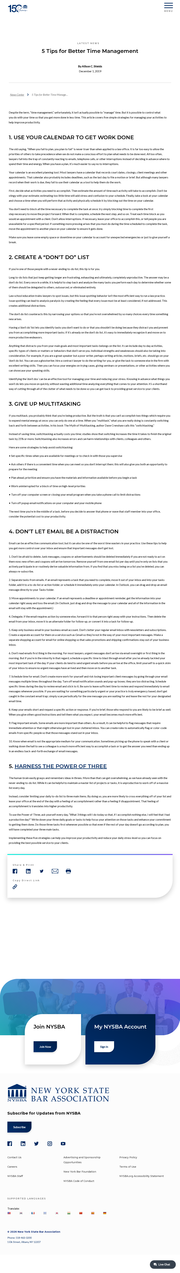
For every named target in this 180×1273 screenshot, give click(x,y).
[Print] (68, 871)
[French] (32, 1213)
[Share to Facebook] (15, 871)
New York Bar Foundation (79, 1171)
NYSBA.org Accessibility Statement (141, 1176)
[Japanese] (56, 1213)
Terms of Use (127, 1166)
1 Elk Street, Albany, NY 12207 (24, 1241)
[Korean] (20, 1213)
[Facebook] (9, 1143)
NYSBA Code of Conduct (78, 1181)
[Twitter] (36, 1143)
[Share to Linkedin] (28, 871)
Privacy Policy (128, 1157)
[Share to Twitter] (41, 871)
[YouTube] (63, 1143)
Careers (12, 1166)
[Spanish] (92, 1213)
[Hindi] (68, 1213)
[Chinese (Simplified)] (80, 1213)
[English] (9, 1213)
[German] (104, 1213)
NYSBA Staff (15, 1176)
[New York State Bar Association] (18, 11)
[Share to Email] (55, 871)
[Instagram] (49, 1143)
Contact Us (14, 1157)
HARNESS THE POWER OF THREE (61, 766)
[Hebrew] (44, 1213)
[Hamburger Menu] (168, 6)
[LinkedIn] (23, 1143)
